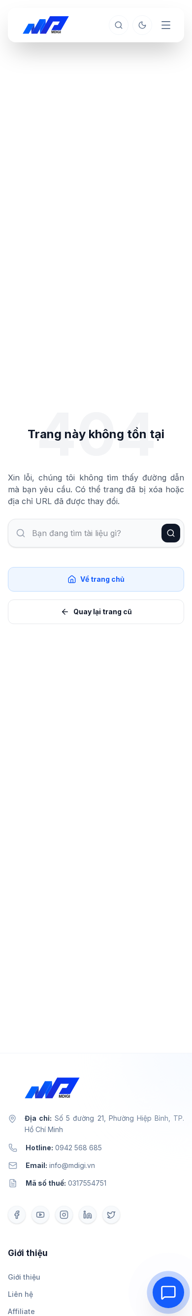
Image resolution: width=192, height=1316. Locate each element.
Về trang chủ (102, 579)
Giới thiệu (24, 1277)
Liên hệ (20, 1294)
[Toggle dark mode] (142, 25)
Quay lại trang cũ (102, 611)
